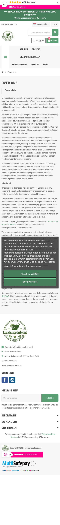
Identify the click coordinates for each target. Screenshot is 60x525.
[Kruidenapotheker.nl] (8, 36)
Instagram (12, 380)
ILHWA (5, 296)
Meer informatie (12, 266)
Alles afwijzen (30, 273)
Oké (51, 398)
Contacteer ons (10, 24)
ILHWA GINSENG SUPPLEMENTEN (23, 12)
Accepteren (30, 282)
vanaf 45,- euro (38, 18)
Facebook (5, 380)
